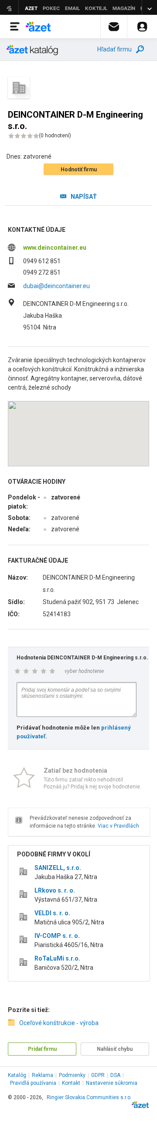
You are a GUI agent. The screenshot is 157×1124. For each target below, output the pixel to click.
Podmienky (72, 1075)
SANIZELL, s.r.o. (57, 867)
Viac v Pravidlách (118, 826)
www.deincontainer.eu (54, 247)
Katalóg (17, 1075)
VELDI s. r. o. (52, 913)
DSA (115, 1075)
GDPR (98, 1075)
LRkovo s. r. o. (54, 890)
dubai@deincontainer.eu (56, 285)
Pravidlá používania (33, 1083)
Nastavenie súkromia (111, 1083)
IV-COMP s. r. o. (57, 935)
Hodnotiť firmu (79, 169)
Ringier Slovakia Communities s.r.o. (89, 1097)
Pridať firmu (42, 1049)
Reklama (42, 1075)
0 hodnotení (55, 135)
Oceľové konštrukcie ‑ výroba (59, 1022)
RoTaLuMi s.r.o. (57, 958)
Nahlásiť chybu (115, 1049)
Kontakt (71, 1083)
